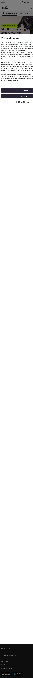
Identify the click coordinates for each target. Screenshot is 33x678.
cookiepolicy (14, 80)
